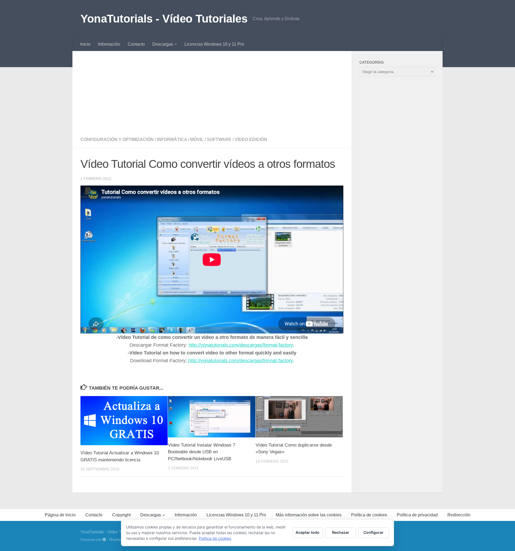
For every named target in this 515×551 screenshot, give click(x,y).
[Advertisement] (211, 91)
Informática (172, 139)
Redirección (458, 515)
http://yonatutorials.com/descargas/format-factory (241, 345)
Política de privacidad (417, 515)
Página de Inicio (60, 515)
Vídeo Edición (251, 139)
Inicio (85, 44)
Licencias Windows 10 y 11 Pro (214, 44)
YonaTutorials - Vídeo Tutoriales (163, 18)
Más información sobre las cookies (308, 515)
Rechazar (340, 532)
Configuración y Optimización (117, 139)
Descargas (162, 44)
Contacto (136, 44)
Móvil (197, 139)
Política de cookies (369, 515)
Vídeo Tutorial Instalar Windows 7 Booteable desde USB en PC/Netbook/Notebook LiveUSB (201, 452)
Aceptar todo (307, 532)
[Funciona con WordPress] (104, 539)
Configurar (373, 532)
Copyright (121, 515)
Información (109, 44)
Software (219, 139)
